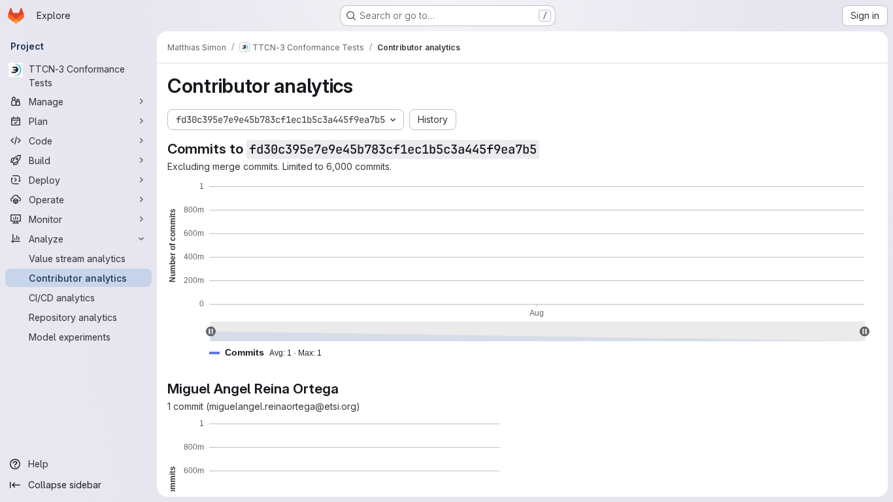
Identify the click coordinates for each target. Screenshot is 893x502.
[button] (270, 353)
